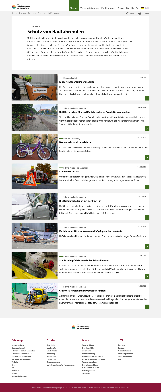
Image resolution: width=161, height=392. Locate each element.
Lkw (13, 365)
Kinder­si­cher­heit (18, 348)
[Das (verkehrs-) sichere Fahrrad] (35, 147)
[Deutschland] (142, 8)
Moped (14, 373)
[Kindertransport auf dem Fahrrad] (35, 87)
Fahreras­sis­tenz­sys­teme (21, 356)
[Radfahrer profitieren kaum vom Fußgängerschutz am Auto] (35, 236)
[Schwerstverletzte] (35, 176)
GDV (119, 359)
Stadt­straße (52, 350)
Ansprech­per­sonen (125, 353)
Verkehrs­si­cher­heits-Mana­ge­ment (60, 365)
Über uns (121, 345)
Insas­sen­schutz (18, 345)
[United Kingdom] (147, 8)
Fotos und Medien (125, 356)
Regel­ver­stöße (88, 348)
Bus (13, 367)
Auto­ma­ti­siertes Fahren (21, 359)
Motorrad (15, 370)
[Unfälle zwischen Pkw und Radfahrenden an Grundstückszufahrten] (35, 117)
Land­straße (51, 348)
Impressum (36, 387)
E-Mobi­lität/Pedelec (90, 367)
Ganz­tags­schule (88, 370)
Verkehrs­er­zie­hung (89, 362)
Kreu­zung (51, 353)
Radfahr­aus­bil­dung (90, 365)
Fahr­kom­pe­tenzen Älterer (92, 356)
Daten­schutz (48, 387)
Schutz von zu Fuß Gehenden (23, 350)
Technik (15, 362)
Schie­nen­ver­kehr (53, 362)
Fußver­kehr (51, 359)
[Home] (38, 6)
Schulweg (86, 373)
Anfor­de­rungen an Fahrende (93, 359)
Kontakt (121, 348)
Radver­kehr (51, 356)
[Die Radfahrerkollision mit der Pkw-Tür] (35, 206)
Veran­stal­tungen (124, 350)
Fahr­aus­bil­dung (88, 353)
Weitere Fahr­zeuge (19, 376)
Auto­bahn (51, 345)
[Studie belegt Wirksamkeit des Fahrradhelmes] (35, 265)
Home (14, 13)
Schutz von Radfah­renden (22, 353)
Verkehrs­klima (88, 345)
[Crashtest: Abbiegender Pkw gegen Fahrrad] (35, 296)
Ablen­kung (86, 350)
